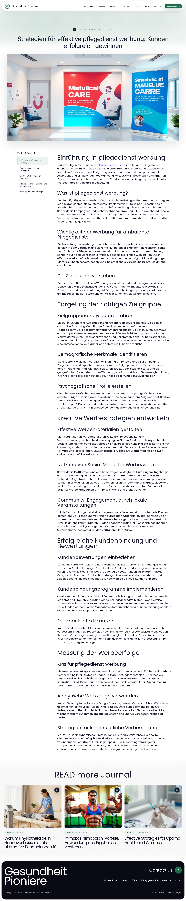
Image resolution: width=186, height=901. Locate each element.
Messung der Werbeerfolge (31, 192)
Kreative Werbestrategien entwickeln (30, 177)
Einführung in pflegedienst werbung (30, 161)
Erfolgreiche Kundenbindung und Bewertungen (33, 185)
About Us (153, 892)
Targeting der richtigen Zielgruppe (29, 169)
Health (110, 29)
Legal (178, 892)
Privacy (162, 892)
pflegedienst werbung (110, 165)
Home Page (110, 880)
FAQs (134, 880)
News (124, 880)
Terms (171, 892)
